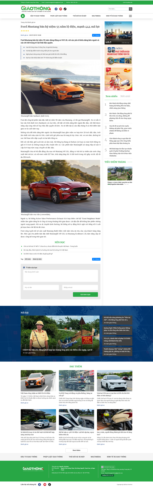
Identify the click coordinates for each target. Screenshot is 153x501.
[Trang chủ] (23, 16)
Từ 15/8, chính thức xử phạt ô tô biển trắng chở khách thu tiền (117, 339)
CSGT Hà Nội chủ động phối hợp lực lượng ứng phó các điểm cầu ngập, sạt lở (57, 350)
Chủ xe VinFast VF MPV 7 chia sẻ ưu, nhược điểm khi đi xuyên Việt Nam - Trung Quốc (51, 246)
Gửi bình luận (85, 295)
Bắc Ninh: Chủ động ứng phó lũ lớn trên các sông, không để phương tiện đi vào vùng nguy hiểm (120, 116)
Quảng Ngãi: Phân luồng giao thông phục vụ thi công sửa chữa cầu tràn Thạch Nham (117, 329)
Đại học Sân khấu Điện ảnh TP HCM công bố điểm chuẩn (44, 58)
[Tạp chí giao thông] (36, 9)
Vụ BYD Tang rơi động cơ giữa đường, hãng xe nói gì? (75, 394)
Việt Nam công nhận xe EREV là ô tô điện (35, 393)
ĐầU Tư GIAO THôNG (37, 16)
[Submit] (130, 9)
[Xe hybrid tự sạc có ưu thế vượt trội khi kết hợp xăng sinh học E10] (38, 419)
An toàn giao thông (29, 353)
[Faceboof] (39, 484)
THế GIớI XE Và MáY (79, 16)
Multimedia (96, 457)
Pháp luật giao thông (53, 457)
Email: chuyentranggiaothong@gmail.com (52, 2)
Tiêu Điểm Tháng (115, 162)
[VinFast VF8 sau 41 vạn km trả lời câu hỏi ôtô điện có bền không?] (114, 380)
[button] (109, 184)
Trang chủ (24, 22)
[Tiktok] (65, 9)
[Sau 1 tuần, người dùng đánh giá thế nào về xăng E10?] (114, 419)
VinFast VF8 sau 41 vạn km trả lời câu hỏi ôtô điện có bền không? (113, 394)
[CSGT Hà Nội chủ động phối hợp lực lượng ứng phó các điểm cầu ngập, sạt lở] (60, 336)
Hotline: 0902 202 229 (71, 2)
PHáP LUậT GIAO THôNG (58, 16)
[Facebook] (56, 9)
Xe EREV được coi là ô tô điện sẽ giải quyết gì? (38, 254)
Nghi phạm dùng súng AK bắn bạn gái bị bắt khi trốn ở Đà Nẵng (46, 54)
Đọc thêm (76, 366)
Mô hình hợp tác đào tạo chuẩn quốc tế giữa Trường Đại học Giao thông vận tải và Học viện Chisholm (120, 152)
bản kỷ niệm (38, 259)
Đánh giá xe (31, 22)
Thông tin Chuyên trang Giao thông (30, 2)
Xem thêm (76, 450)
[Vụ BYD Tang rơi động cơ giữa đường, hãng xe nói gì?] (76, 380)
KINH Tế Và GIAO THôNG (114, 16)
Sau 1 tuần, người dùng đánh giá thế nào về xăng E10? (114, 433)
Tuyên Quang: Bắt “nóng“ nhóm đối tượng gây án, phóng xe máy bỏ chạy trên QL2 (117, 350)
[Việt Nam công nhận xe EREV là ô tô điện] (38, 380)
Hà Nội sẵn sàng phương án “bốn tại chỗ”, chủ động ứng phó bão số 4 (117, 319)
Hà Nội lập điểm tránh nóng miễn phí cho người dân (42, 51)
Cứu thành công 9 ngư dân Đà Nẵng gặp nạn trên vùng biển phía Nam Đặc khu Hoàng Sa (120, 141)
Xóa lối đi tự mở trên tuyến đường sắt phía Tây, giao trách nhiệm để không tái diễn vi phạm (120, 129)
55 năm (28, 259)
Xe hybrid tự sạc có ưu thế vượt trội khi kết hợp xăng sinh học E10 (37, 433)
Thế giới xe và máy (77, 457)
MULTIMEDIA (96, 16)
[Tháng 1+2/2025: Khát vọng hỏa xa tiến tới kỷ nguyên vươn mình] (120, 173)
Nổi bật (25, 312)
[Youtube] (61, 9)
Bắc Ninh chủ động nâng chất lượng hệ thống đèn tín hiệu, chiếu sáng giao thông (120, 105)
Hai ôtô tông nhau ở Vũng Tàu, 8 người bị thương (41, 47)
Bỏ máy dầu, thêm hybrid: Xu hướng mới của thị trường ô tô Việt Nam (46, 250)
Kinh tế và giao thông (116, 457)
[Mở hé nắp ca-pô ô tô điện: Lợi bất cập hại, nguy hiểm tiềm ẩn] (76, 419)
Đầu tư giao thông (29, 457)
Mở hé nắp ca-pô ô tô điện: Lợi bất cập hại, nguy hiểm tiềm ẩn (76, 433)
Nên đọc (60, 242)
